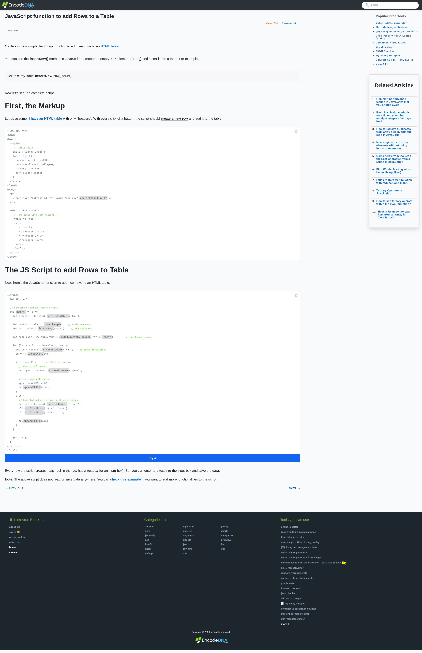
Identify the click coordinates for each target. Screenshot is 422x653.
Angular (149, 526)
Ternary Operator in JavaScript (389, 192)
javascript (290, 23)
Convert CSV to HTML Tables (394, 59)
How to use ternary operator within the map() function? (395, 202)
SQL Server (189, 526)
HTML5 (148, 544)
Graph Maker (384, 47)
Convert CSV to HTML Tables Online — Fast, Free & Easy (311, 562)
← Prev (8, 30)
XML (185, 553)
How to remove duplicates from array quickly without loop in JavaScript (393, 132)
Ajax (147, 531)
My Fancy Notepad (388, 55)
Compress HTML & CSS (391, 42)
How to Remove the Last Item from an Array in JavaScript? (394, 214)
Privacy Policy (17, 537)
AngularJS (188, 535)
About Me (14, 526)
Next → (17, 30)
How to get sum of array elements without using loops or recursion (392, 145)
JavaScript (150, 535)
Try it (152, 458)
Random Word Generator (294, 573)
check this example (125, 479)
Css (147, 539)
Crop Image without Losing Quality (300, 542)
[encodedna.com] (18, 8)
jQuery (224, 526)
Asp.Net (187, 531)
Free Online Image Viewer (295, 613)
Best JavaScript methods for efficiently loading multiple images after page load (393, 117)
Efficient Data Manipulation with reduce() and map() (394, 181)
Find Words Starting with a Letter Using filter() (393, 171)
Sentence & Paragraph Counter (298, 608)
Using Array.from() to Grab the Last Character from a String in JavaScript (393, 159)
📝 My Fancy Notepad (293, 603)
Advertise (14, 542)
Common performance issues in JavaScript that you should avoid (392, 102)
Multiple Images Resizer (391, 27)
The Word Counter (291, 588)
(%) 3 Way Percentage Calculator (397, 31)
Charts (224, 531)
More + (285, 624)
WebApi (149, 553)
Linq (223, 544)
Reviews (187, 548)
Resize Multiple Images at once (298, 532)
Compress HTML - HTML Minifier (298, 578)
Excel (148, 548)
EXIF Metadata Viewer (293, 618)
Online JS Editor (289, 526)
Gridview (226, 539)
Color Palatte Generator (391, 23)
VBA (223, 548)
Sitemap (13, 552)
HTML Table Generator (292, 537)
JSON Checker (385, 51)
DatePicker (227, 535)
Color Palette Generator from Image (301, 557)
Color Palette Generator (294, 552)
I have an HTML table (45, 118)
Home (12, 547)
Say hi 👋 (14, 532)
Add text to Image (291, 598)
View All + (382, 64)
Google (187, 539)
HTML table (110, 46)
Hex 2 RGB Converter (292, 567)
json (185, 544)
